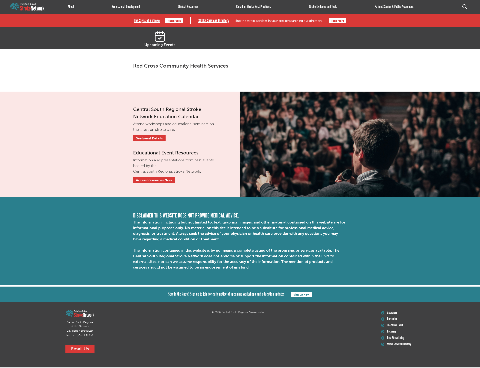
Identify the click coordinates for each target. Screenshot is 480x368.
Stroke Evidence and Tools (323, 6)
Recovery (391, 331)
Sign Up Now (301, 294)
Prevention (392, 319)
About (71, 6)
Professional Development (126, 6)
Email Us (80, 348)
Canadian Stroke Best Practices (253, 6)
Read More (174, 21)
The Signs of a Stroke (147, 20)
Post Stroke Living (395, 338)
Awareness (392, 313)
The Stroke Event (395, 325)
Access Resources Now (154, 180)
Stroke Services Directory (213, 20)
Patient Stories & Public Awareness (394, 6)
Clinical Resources (188, 6)
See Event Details (149, 138)
